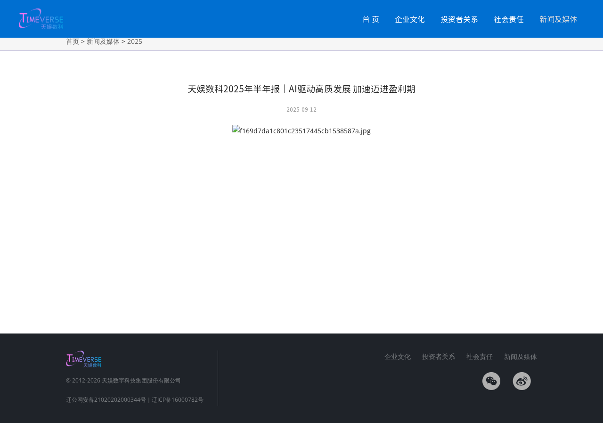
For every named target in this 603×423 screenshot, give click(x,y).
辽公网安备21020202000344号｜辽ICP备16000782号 (135, 400)
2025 (134, 41)
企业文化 (410, 18)
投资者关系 (459, 18)
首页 (72, 41)
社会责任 (509, 18)
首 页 (370, 18)
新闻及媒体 (558, 18)
